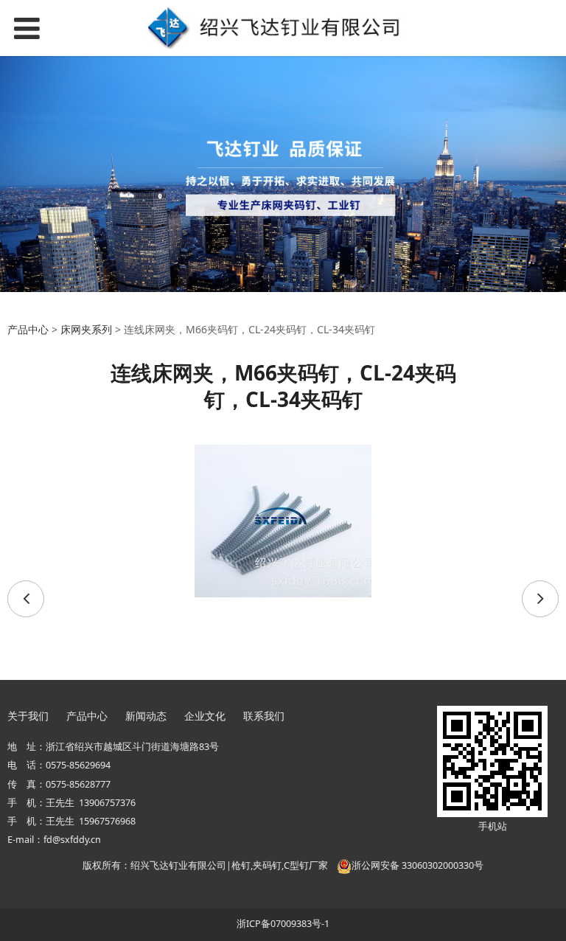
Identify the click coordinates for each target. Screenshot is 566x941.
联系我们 (263, 716)
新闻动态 (146, 716)
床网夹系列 (86, 329)
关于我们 (28, 716)
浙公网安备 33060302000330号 (417, 865)
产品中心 (28, 329)
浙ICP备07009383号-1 (283, 923)
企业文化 (205, 716)
